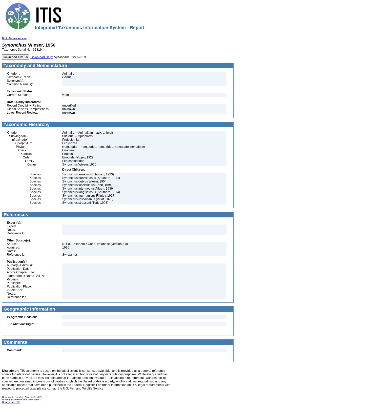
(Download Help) (41, 57)
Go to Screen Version (14, 38)
